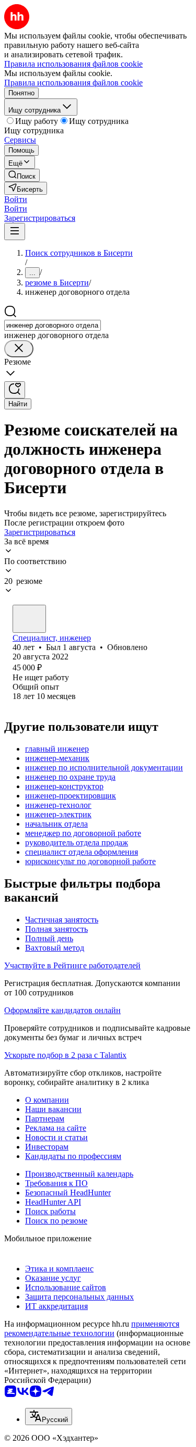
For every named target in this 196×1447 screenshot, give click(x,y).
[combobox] (52, 325)
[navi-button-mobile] (14, 231)
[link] (22, 175)
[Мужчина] (29, 619)
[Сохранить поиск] (14, 389)
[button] (15, 199)
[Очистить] (18, 348)
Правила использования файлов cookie (73, 82)
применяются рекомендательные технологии (91, 1328)
